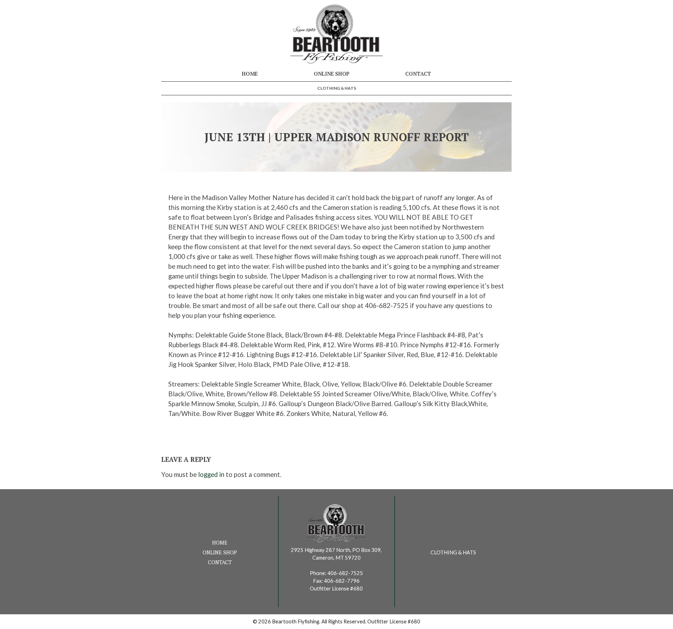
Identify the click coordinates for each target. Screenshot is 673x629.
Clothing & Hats (336, 88)
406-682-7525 (345, 573)
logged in (211, 474)
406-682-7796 (342, 581)
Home (250, 73)
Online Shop (331, 73)
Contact (418, 73)
